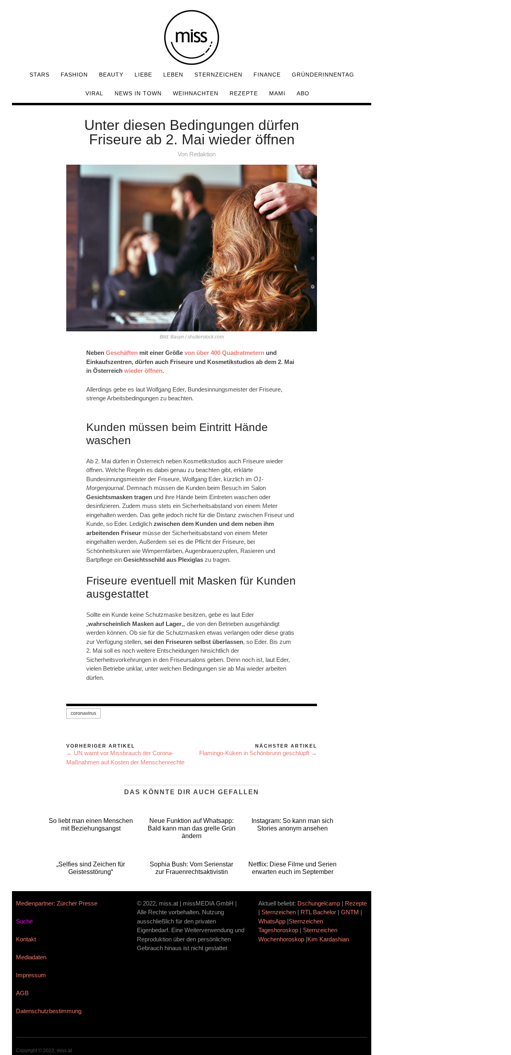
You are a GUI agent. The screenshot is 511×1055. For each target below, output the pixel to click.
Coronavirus (83, 713)
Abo (303, 93)
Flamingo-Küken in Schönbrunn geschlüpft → (258, 753)
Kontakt (26, 939)
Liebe (143, 74)
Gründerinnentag (323, 74)
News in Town (138, 93)
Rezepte (244, 93)
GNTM (350, 912)
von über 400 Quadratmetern (224, 352)
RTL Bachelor (318, 912)
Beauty (111, 74)
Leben (173, 74)
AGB (22, 993)
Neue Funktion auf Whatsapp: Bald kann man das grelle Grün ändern (192, 828)
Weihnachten (195, 93)
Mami (277, 93)
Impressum (31, 975)
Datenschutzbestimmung (48, 1011)
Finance (267, 74)
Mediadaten (31, 957)
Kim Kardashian (329, 939)
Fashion (74, 74)
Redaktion (202, 154)
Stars (40, 74)
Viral (94, 93)
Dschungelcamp (318, 903)
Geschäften (122, 352)
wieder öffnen (143, 370)
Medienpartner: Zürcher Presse (56, 903)
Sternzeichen (218, 74)
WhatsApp (271, 921)
